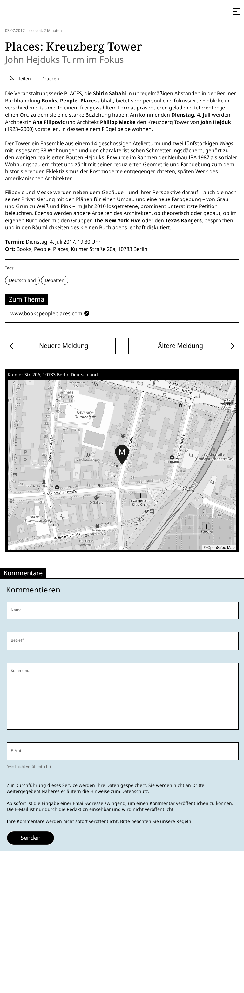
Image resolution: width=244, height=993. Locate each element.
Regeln (183, 821)
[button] (122, 455)
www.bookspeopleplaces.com (46, 313)
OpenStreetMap (221, 547)
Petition (208, 206)
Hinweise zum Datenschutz (119, 791)
